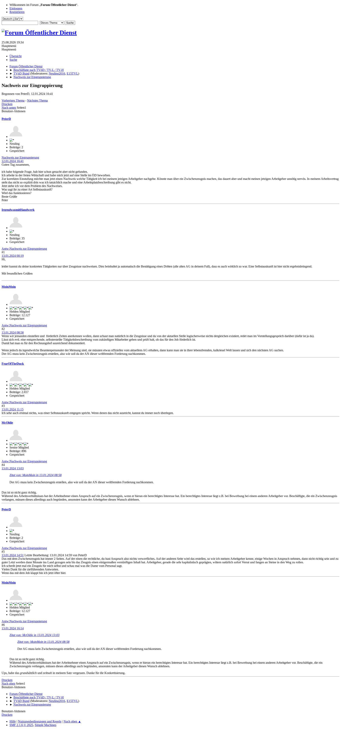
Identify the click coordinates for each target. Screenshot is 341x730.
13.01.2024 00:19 (13, 255)
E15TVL (72, 73)
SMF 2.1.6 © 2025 (21, 725)
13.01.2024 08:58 (13, 332)
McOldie (7, 422)
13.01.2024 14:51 (13, 555)
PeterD (6, 119)
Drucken (7, 104)
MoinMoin (9, 286)
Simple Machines (45, 725)
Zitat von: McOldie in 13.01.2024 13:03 (34, 635)
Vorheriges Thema (13, 100)
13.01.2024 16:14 (13, 628)
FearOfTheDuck (13, 363)
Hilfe (12, 721)
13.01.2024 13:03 (13, 468)
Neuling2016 (57, 73)
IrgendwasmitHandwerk (18, 209)
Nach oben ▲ (72, 721)
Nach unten (9, 107)
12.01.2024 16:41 (13, 161)
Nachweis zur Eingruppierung (20, 157)
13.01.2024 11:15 (12, 409)
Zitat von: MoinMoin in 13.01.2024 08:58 (35, 475)
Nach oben (8, 683)
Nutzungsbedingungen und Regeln (39, 721)
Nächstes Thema (37, 100)
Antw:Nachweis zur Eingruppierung (24, 248)
